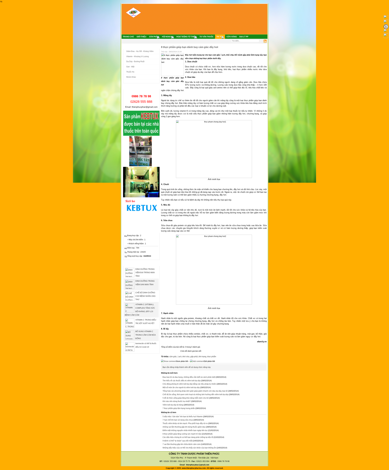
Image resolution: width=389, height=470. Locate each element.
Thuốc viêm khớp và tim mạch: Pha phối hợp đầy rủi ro (185, 423)
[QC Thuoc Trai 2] (141, 197)
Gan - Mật (130, 67)
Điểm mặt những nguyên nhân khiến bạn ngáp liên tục (185, 430)
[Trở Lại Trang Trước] (386, 24)
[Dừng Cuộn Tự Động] (386, 28)
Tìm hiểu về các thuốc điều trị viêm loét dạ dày (182, 381)
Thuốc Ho (130, 72)
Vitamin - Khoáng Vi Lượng (137, 56)
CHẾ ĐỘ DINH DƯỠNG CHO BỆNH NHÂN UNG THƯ (145, 296)
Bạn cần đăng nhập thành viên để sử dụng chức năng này (187, 367)
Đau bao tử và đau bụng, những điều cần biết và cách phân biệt (189, 377)
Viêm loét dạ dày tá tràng (173, 405)
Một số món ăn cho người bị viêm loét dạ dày (181, 387)
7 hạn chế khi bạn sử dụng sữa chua (178, 420)
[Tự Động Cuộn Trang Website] (386, 33)
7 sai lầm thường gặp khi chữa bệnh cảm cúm (181, 444)
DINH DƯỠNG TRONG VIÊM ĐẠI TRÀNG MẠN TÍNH (145, 272)
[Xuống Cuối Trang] (386, 37)
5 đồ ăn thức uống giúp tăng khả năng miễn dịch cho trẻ (186, 398)
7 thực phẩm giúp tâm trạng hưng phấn (179, 408)
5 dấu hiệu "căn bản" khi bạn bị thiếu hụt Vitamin (183, 416)
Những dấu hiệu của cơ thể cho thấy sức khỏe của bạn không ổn (189, 448)
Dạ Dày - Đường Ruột (135, 61)
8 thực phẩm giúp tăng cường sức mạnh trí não (182, 434)
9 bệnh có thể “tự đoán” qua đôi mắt (177, 441)
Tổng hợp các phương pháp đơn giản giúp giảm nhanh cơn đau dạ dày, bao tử (195, 391)
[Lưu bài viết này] (265, 51)
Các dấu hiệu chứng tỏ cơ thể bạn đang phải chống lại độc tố (188, 437)
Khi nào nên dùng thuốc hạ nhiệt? (177, 401)
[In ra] (261, 51)
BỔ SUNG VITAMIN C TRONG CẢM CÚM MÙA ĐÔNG (145, 335)
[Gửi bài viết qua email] (257, 51)
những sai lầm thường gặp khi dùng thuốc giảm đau (184, 427)
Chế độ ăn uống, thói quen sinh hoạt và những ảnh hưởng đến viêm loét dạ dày (195, 394)
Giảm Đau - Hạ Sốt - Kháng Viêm (139, 51)
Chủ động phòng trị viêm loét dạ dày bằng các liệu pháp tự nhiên (189, 384)
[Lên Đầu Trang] (386, 19)
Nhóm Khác (131, 77)
